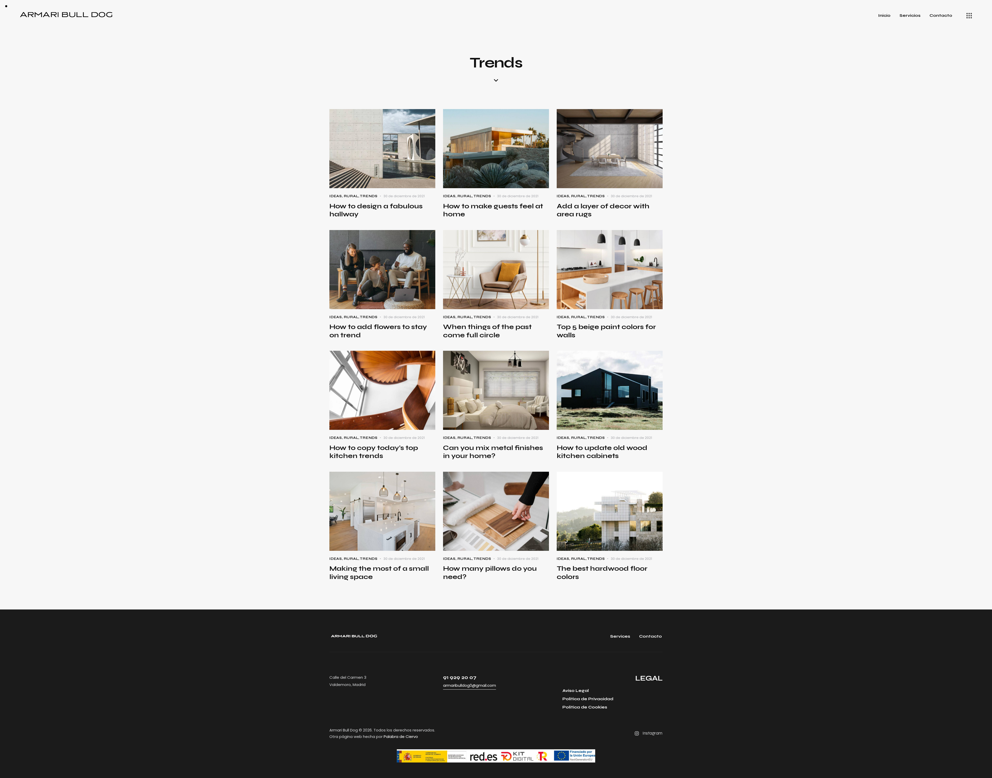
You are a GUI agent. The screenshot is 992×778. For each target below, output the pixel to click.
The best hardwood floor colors (602, 573)
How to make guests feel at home (493, 210)
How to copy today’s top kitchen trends (373, 452)
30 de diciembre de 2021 (404, 196)
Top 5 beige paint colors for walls (606, 331)
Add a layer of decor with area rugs (603, 210)
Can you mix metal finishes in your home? (493, 452)
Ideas (335, 196)
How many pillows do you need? (490, 573)
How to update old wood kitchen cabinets (602, 452)
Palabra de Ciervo (401, 736)
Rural (351, 196)
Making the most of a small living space (379, 573)
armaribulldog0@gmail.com (469, 685)
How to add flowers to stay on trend (378, 331)
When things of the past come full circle (487, 331)
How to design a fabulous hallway (376, 210)
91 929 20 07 (459, 677)
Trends (368, 196)
